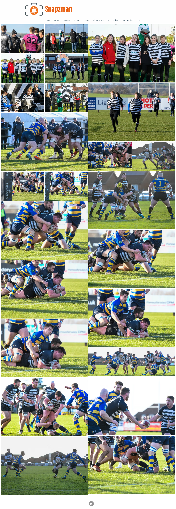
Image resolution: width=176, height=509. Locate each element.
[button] (128, 20)
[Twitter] (91, 503)
